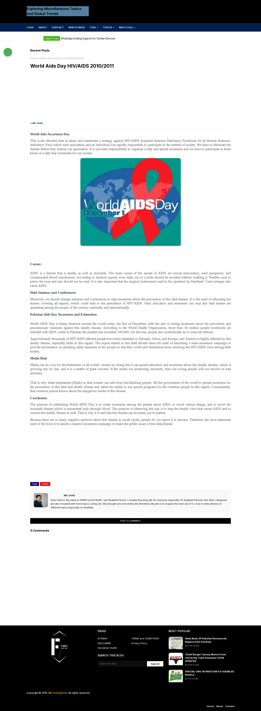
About (219, 706)
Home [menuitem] (30, 27)
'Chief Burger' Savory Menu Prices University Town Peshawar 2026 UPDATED (205, 657)
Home (33, 58)
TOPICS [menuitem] (107, 27)
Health (42, 58)
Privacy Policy (139, 643)
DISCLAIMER (104, 643)
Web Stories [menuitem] (76, 27)
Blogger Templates (94, 700)
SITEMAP (102, 638)
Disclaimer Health (107, 647)
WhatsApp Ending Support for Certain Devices (88, 38)
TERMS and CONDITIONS (145, 638)
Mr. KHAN (37, 123)
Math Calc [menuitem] (126, 27)
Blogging (56, 700)
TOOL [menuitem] (92, 27)
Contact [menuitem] (58, 27)
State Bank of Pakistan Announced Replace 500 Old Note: (206, 640)
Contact (229, 706)
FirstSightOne (60, 692)
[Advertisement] (130, 97)
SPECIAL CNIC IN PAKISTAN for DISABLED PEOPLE (209, 673)
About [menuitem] (42, 27)
